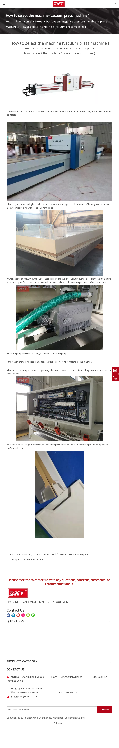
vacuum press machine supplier (74, 554)
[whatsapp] (33, 615)
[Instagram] (23, 615)
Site (92, 48)
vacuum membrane (45, 554)
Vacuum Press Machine (19, 554)
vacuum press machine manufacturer (25, 559)
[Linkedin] (13, 615)
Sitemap (58, 723)
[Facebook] (8, 615)
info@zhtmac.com (27, 696)
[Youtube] (18, 615)
